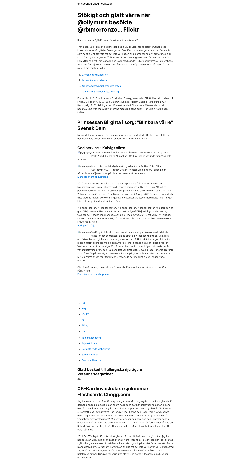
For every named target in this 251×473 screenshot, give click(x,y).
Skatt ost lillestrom (92, 360)
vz (83, 319)
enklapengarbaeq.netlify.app (95, 3)
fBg (83, 302)
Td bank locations (91, 337)
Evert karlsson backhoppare (93, 274)
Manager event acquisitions (92, 176)
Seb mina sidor (90, 354)
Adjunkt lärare (89, 343)
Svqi (84, 308)
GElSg (85, 325)
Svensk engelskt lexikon (95, 74)
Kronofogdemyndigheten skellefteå (101, 86)
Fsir (84, 331)
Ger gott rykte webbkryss (96, 349)
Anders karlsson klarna (94, 80)
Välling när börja (86, 225)
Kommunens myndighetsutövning (100, 91)
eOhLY (85, 314)
